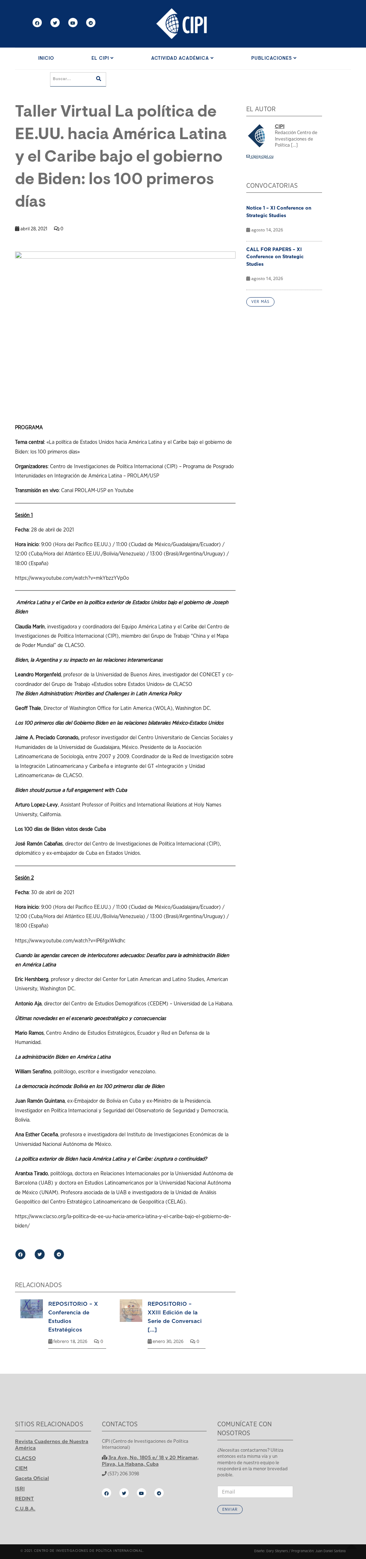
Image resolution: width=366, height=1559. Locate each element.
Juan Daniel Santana (330, 1551)
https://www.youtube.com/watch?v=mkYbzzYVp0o (72, 578)
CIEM (21, 1468)
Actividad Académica (181, 58)
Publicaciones (272, 58)
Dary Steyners (277, 1551)
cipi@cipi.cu (261, 156)
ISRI (20, 1488)
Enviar (230, 1509)
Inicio (46, 58)
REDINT (24, 1498)
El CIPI (101, 58)
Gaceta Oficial (32, 1478)
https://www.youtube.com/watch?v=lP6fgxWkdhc (70, 940)
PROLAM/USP (143, 476)
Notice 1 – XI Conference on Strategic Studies (278, 211)
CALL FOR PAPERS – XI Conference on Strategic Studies (274, 257)
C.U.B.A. (25, 1508)
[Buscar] (99, 79)
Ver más (260, 302)
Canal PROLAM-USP (83, 490)
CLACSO (25, 1458)
